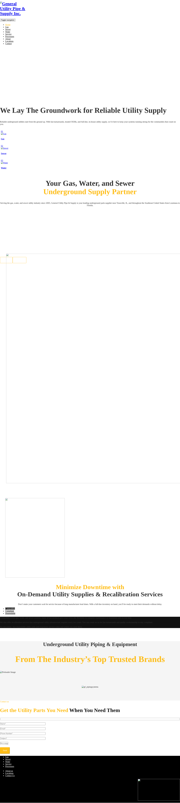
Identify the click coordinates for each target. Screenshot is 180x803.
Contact (8, 43)
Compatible (10, 609)
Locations (9, 41)
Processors (9, 36)
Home (7, 25)
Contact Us (10, 775)
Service (8, 34)
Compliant (9, 611)
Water (7, 32)
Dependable (10, 613)
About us (9, 771)
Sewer (8, 29)
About (8, 39)
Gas (7, 27)
